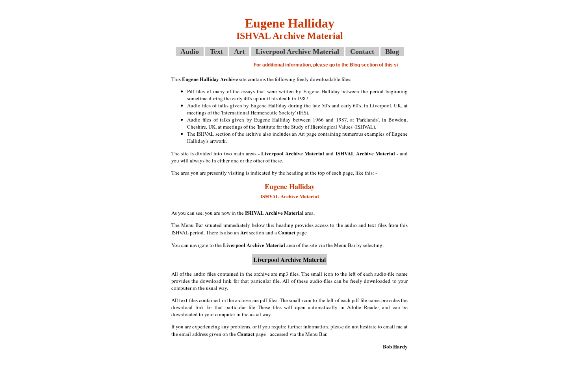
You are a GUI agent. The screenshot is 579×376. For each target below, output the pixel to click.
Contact (362, 51)
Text (216, 51)
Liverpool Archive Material (297, 51)
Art (239, 51)
